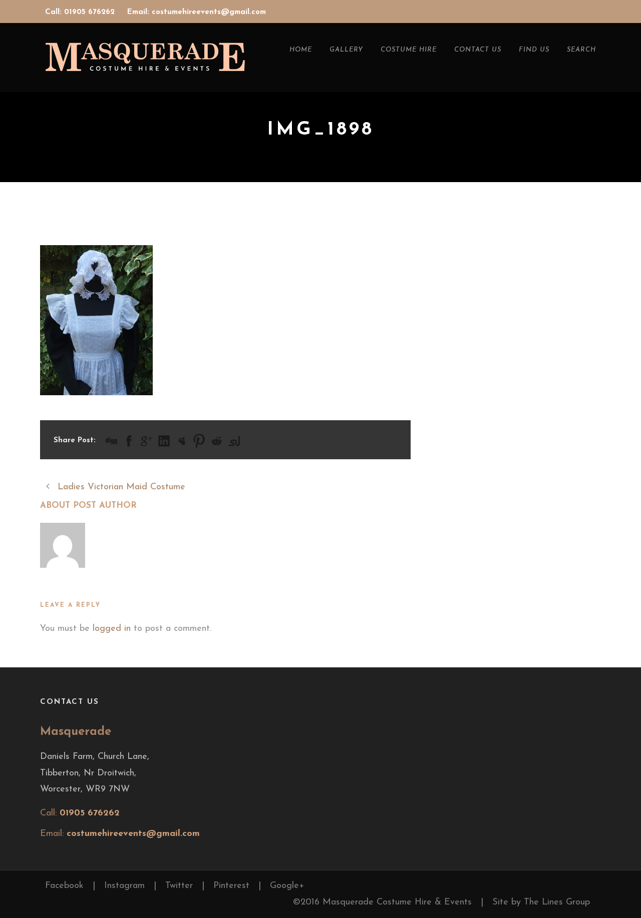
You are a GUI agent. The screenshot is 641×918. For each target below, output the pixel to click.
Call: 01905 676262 (81, 12)
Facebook (64, 885)
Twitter (179, 885)
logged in (112, 628)
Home (300, 50)
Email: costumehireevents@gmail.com (196, 12)
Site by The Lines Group (541, 902)
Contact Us (477, 50)
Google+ (287, 885)
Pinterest (231, 885)
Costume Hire (409, 50)
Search (581, 50)
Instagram (124, 885)
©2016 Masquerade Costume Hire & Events (382, 902)
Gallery (346, 50)
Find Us (534, 50)
